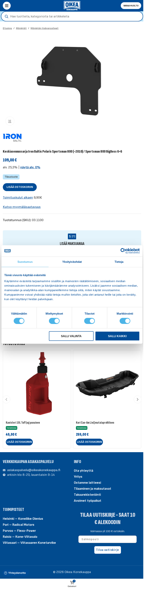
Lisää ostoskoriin (20, 187)
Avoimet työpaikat (87, 501)
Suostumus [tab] (25, 261)
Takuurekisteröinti (87, 495)
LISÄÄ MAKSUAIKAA (72, 243)
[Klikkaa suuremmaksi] (10, 121)
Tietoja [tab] (119, 261)
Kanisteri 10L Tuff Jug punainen (23, 423)
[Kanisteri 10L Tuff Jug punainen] (37, 384)
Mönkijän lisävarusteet (44, 28)
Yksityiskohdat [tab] (72, 261)
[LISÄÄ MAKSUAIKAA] (72, 236)
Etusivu (7, 28)
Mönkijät (21, 28)
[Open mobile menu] (7, 5)
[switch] (54, 321)
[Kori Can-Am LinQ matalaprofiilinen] (107, 384)
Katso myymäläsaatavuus (22, 207)
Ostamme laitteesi (87, 483)
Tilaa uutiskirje (107, 550)
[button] (19, 442)
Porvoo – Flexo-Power (19, 531)
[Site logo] (72, 5)
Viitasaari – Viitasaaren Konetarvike (29, 543)
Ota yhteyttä (83, 471)
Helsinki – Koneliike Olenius (23, 519)
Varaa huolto (131, 5)
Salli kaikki (117, 335)
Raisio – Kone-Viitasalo (20, 537)
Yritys (78, 477)
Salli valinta (71, 335)
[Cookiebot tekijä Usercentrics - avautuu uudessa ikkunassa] (123, 251)
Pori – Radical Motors (18, 525)
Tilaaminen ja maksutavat (92, 489)
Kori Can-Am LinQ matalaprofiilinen (95, 423)
